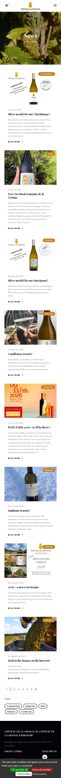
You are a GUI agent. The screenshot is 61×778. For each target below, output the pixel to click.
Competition (47, 74)
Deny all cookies (41, 769)
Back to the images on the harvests (29, 660)
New (50, 153)
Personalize (23, 774)
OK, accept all (19, 769)
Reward (49, 240)
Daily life (49, 313)
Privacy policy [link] (39, 774)
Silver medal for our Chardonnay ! (29, 114)
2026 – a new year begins (23, 587)
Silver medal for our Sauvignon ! (28, 280)
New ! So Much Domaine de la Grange (26, 195)
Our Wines (9, 758)
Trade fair (48, 387)
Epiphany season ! (19, 510)
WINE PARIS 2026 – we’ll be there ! (29, 427)
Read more (14, 141)
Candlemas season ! (20, 354)
